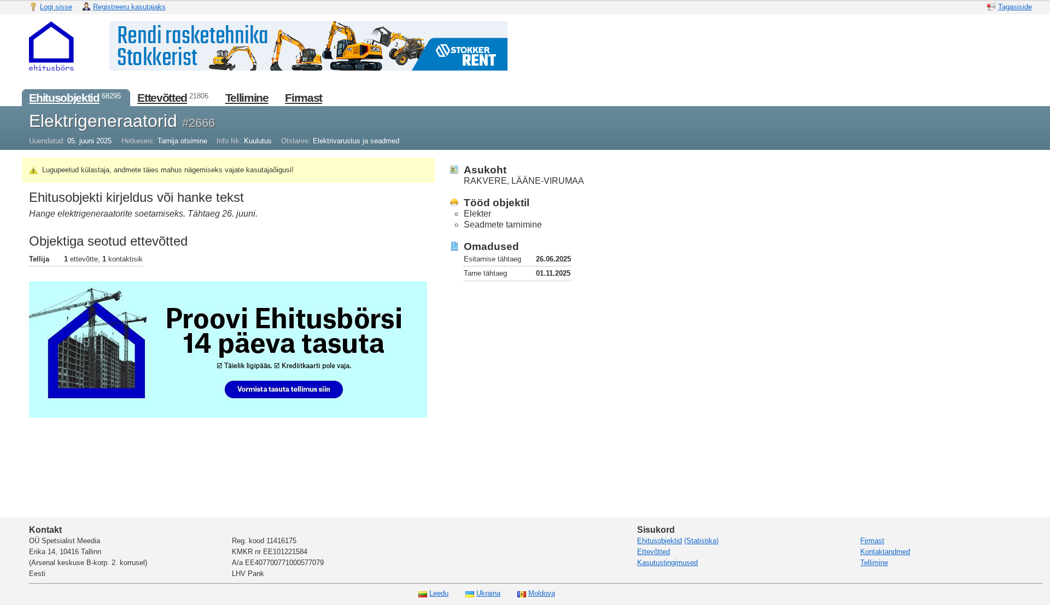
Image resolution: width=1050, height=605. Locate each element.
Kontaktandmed (885, 552)
